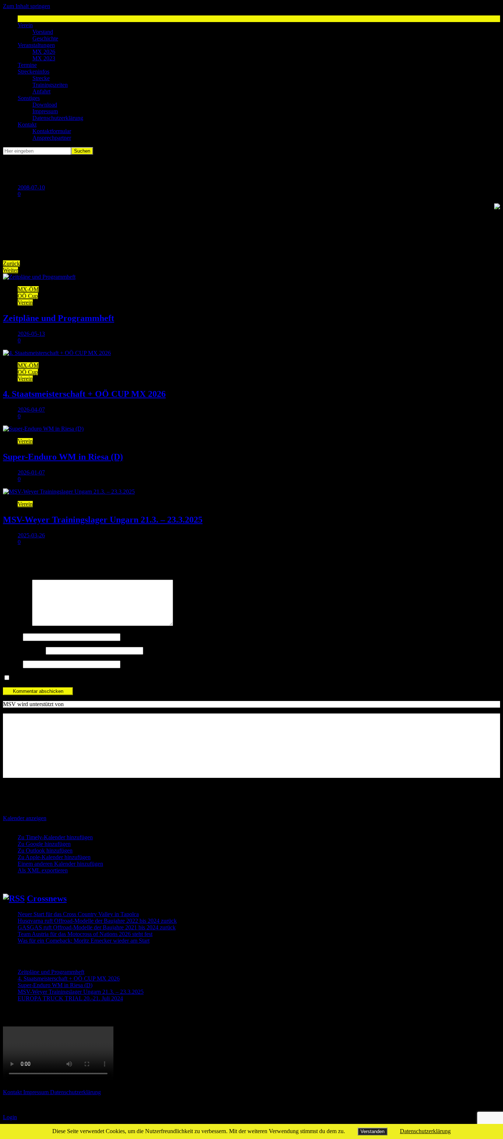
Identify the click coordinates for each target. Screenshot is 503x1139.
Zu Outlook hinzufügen (45, 850)
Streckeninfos (33, 71)
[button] (17, 825)
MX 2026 (43, 52)
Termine (27, 65)
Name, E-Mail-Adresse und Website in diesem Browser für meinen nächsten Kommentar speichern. (127, 678)
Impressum (45, 111)
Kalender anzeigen (24, 818)
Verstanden (372, 1131)
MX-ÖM (28, 289)
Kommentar (17, 624)
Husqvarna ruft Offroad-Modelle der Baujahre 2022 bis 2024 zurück (97, 921)
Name (12, 637)
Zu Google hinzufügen (44, 844)
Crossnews (47, 898)
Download (44, 105)
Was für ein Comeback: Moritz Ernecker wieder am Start (84, 940)
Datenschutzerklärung (57, 118)
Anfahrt (41, 91)
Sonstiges (29, 98)
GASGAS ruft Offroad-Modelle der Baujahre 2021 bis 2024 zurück (97, 927)
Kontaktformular (51, 131)
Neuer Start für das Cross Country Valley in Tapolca (78, 914)
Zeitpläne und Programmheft (58, 318)
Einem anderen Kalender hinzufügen (60, 864)
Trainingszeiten (50, 85)
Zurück (11, 263)
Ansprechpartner (51, 138)
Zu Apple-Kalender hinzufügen (54, 857)
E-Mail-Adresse (23, 650)
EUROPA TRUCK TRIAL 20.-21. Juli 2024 (70, 998)
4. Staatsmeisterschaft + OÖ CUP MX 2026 (84, 394)
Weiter (10, 270)
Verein (25, 25)
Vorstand (42, 32)
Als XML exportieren (43, 870)
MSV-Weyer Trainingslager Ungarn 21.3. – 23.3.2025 (103, 519)
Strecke (41, 78)
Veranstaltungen (36, 45)
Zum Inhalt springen (26, 6)
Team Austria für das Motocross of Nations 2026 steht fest (85, 934)
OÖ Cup (28, 296)
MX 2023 (43, 58)
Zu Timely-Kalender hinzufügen (55, 837)
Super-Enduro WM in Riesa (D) (63, 457)
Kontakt (27, 124)
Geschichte (45, 38)
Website (12, 664)
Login (10, 1117)
